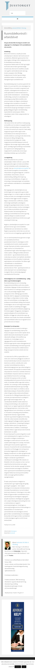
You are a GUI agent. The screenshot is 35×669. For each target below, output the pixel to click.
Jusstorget (17, 6)
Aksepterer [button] (18, 666)
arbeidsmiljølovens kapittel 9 (21, 168)
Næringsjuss (14, 531)
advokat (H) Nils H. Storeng (19, 28)
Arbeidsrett (12, 533)
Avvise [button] (24, 666)
